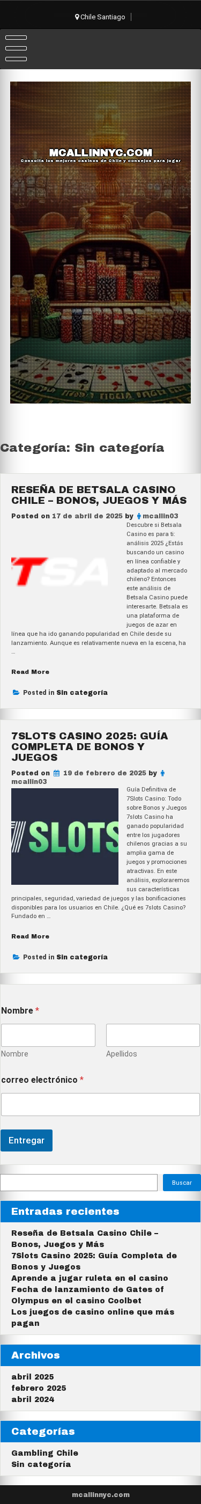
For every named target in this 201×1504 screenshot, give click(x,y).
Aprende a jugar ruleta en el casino (89, 1278)
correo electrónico (42, 1080)
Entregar (26, 1140)
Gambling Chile (44, 1453)
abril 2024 (32, 1400)
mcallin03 (160, 516)
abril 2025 (32, 1377)
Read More (30, 672)
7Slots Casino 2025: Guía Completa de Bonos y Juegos (89, 747)
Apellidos (121, 1054)
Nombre (14, 1054)
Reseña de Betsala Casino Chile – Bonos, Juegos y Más (99, 495)
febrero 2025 (38, 1388)
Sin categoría (82, 692)
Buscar (182, 1182)
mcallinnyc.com (100, 153)
